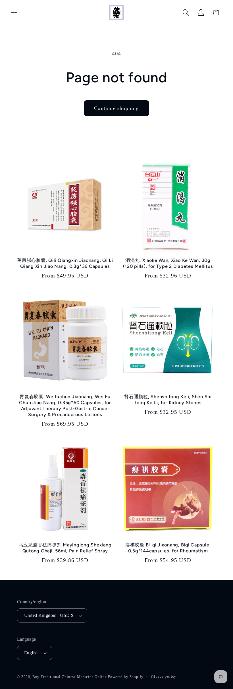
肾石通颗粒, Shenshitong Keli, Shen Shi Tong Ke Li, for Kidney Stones (168, 399)
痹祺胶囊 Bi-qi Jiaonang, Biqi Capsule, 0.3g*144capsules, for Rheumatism (168, 548)
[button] (14, 12)
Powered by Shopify (125, 677)
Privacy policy (163, 676)
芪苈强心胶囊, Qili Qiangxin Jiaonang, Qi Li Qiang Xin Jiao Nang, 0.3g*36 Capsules (65, 263)
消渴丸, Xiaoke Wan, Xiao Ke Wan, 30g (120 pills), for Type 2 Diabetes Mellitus (168, 263)
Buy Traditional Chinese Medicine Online (69, 677)
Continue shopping (116, 108)
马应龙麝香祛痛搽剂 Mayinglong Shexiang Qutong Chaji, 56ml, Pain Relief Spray (65, 548)
